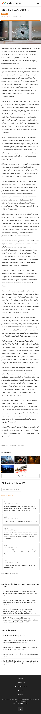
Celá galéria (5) (21, 476)
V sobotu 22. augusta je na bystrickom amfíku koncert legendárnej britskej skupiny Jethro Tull (20, 593)
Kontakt (20, 679)
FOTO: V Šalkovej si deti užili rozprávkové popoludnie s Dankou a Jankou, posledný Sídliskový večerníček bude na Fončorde (21, 620)
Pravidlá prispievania (21, 686)
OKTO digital (24, 703)
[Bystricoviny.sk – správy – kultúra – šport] (11, 3)
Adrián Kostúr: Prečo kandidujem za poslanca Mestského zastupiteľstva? (19, 641)
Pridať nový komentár (12, 490)
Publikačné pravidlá (7, 495)
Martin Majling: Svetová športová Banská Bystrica (20, 654)
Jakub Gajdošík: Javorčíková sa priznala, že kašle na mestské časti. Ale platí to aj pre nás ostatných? (20, 662)
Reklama (20, 690)
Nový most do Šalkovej (11, 636)
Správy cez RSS (20, 682)
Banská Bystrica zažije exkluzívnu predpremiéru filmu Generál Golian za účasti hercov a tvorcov (19, 601)
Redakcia (20, 694)
